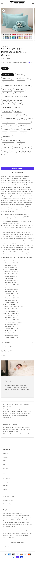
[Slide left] (14, 43)
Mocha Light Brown (24, 122)
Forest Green (7, 93)
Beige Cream (6, 78)
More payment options (17, 172)
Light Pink (22, 114)
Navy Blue (13, 125)
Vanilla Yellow (7, 111)
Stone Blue (27, 147)
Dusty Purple (7, 89)
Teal (12, 151)
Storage (5, 468)
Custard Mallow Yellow (9, 118)
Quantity (3, 155)
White (19, 151)
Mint (4, 125)
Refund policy (7, 504)
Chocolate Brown (8, 82)
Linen (29, 118)
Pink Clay (13, 133)
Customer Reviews (8, 496)
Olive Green (6, 129)
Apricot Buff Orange (9, 114)
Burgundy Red (7, 136)
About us (5, 485)
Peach (5, 133)
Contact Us (6, 478)
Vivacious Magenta (8, 122)
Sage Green (21, 144)
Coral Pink (27, 85)
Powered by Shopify (21, 560)
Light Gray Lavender (16, 100)
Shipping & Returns (8, 482)
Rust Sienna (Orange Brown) (11, 140)
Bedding (5, 453)
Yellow (27, 151)
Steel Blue (17, 147)
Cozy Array (15, 560)
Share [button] (4, 355)
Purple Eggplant (19, 89)
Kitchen (5, 457)
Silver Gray (6, 147)
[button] (2, 3)
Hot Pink (18, 104)
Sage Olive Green (8, 144)
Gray (4, 100)
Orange (16, 129)
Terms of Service (8, 500)
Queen (5, 68)
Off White (23, 125)
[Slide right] (21, 43)
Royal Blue (24, 133)
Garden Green (19, 93)
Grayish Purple (7, 104)
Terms (5, 493)
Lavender (18, 111)
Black (16, 78)
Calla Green (20, 82)
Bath (4, 464)
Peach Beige (26, 129)
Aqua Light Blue (7, 74)
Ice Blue (17, 107)
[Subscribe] (30, 547)
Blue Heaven (25, 78)
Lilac (22, 118)
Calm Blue (6, 85)
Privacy (5, 489)
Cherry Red (16, 85)
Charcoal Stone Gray (20, 96)
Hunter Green (7, 107)
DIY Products (7, 461)
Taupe (5, 151)
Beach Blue (20, 74)
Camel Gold (6, 96)
